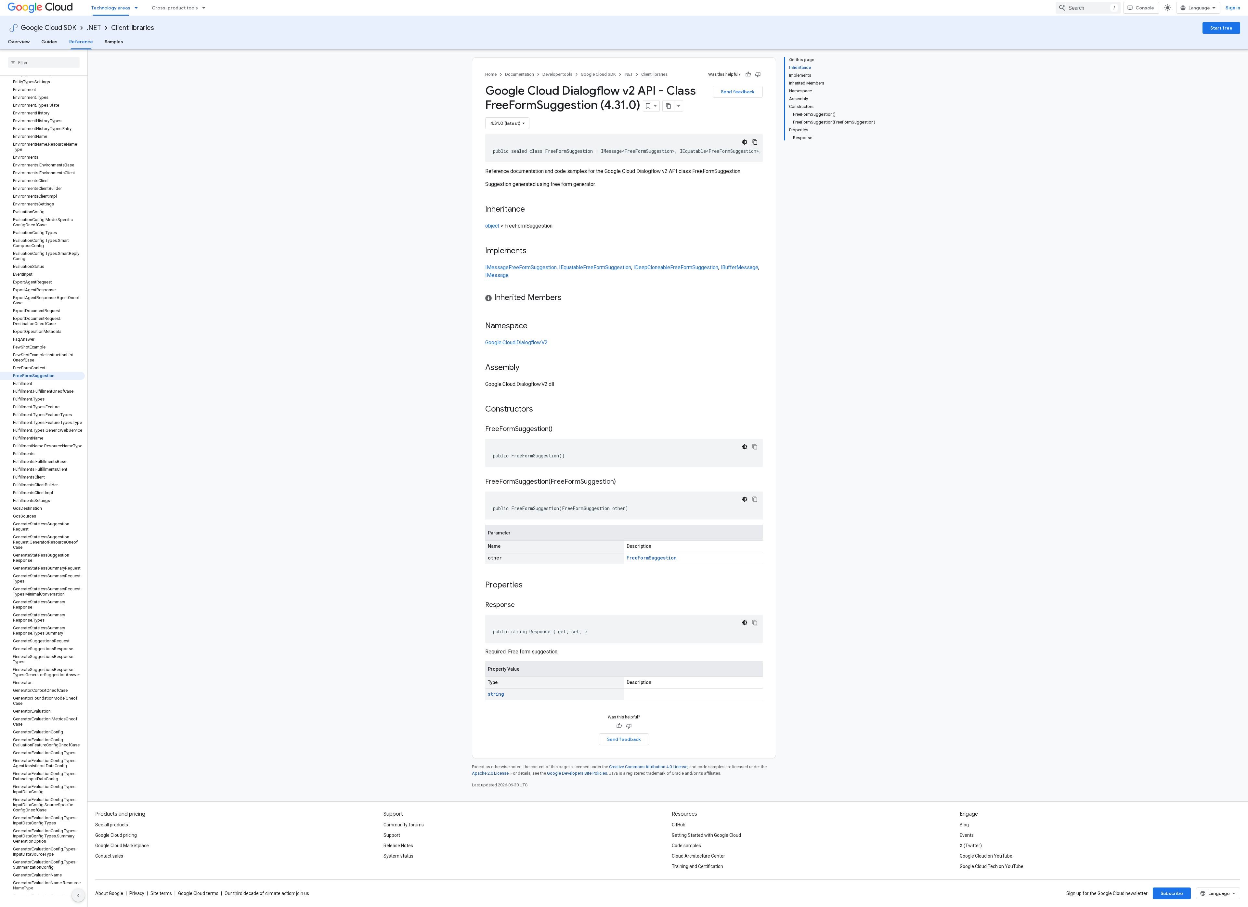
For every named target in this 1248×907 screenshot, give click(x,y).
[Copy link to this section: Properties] (531, 585)
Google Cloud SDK (48, 28)
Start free (1221, 28)
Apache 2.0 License (490, 773)
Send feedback (738, 92)
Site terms (161, 893)
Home (491, 74)
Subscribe (1172, 893)
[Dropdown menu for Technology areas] (138, 8)
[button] (624, 298)
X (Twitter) (971, 845)
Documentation (519, 74)
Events (967, 835)
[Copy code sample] (755, 142)
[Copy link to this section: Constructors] (541, 410)
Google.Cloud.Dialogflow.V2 (516, 342)
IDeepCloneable (651, 267)
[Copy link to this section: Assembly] (525, 368)
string (496, 694)
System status (398, 856)
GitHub (678, 824)
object (492, 226)
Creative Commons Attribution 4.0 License (648, 766)
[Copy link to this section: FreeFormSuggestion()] (559, 429)
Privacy (136, 893)
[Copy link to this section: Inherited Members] (568, 298)
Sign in (1233, 7)
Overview (19, 42)
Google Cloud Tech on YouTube (991, 866)
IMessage (497, 267)
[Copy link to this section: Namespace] (533, 326)
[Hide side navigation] (78, 895)
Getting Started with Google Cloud (706, 835)
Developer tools (557, 74)
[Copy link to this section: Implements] (533, 251)
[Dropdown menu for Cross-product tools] (206, 8)
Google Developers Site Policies (577, 773)
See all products (111, 824)
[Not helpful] (758, 74)
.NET (94, 28)
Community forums (404, 824)
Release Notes (398, 845)
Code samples (686, 845)
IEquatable (571, 267)
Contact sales (109, 856)
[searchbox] (44, 62)
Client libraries (132, 28)
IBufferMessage (739, 267)
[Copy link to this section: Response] (521, 605)
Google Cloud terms (198, 893)
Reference (81, 42)
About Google (109, 893)
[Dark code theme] (744, 142)
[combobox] (1088, 8)
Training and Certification (697, 866)
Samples (114, 42)
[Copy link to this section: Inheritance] (531, 210)
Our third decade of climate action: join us (267, 893)
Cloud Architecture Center (698, 856)
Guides (49, 42)
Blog (964, 824)
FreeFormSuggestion (533, 267)
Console (1145, 8)
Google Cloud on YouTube (986, 856)
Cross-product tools (175, 8)
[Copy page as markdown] (668, 106)
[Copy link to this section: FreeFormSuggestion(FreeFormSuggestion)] (622, 482)
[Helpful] (748, 74)
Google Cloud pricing (116, 835)
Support (392, 835)
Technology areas (110, 8)
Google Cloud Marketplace (122, 845)
